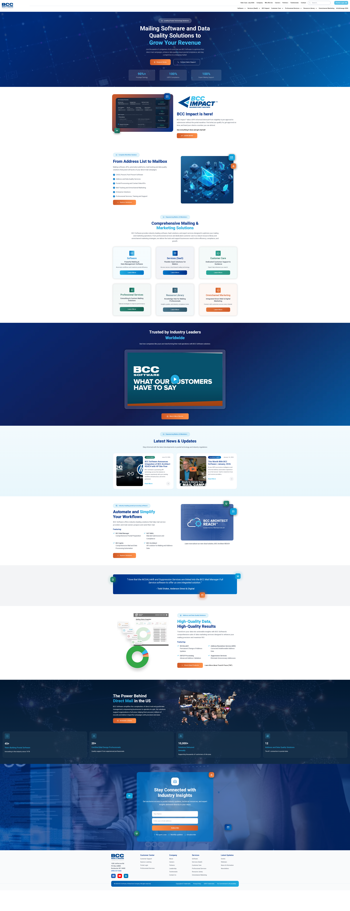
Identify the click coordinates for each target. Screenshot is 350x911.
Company (260, 3)
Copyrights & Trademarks (183, 883)
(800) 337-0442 (116, 871)
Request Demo (162, 62)
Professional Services (292, 8)
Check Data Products (191, 665)
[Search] (310, 3)
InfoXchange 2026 (342, 8)
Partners (285, 3)
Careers (277, 3)
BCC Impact (265, 8)
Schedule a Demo (126, 720)
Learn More (132, 272)
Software (240, 8)
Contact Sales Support (188, 62)
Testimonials (294, 3)
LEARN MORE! (188, 135)
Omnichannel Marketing (326, 8)
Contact (303, 3)
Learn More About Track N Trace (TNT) (218, 665)
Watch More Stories (176, 416)
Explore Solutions (126, 202)
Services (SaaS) (253, 8)
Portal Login (340, 3)
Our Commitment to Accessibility (226, 883)
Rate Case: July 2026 (247, 3)
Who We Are (269, 3)
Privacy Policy (197, 883)
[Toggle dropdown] (245, 8)
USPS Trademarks (209, 883)
